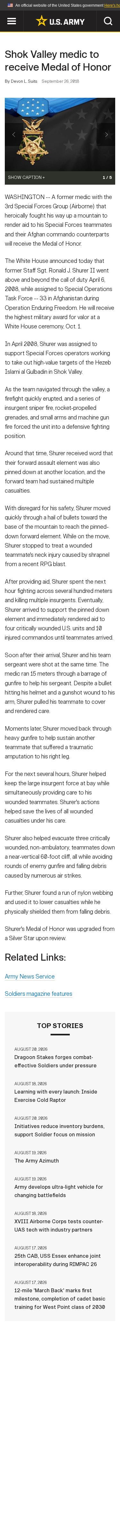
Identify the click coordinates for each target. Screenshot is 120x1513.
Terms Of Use (26, 1484)
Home (26, 1476)
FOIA (104, 1484)
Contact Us (57, 1476)
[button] (3, 14)
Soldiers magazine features (38, 993)
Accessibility (70, 1484)
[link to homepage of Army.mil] (60, 20)
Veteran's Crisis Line (80, 1493)
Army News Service (30, 976)
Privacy (91, 1476)
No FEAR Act (29, 1493)
